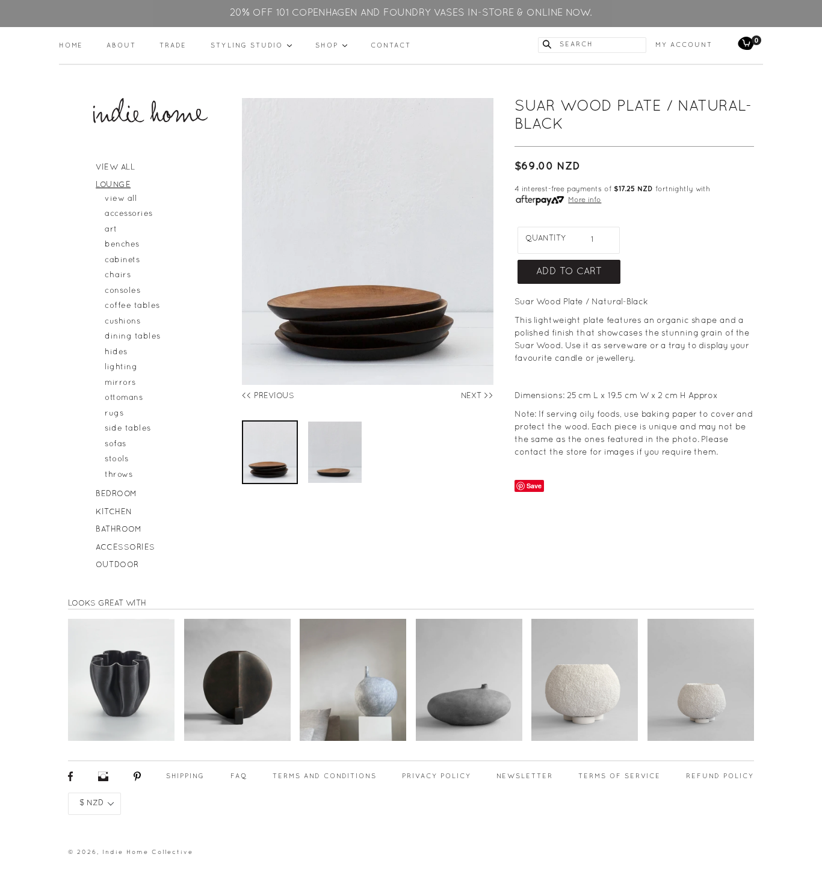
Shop (331, 45)
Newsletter (524, 776)
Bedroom (116, 494)
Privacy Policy (436, 776)
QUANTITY (545, 238)
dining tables (133, 336)
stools (116, 459)
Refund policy (720, 776)
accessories (129, 214)
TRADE (173, 46)
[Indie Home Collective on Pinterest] (137, 779)
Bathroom (118, 529)
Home (71, 46)
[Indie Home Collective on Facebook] (70, 779)
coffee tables (132, 306)
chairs (118, 275)
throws (118, 475)
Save (534, 485)
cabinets (122, 260)
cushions (122, 321)
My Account (683, 45)
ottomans (124, 398)
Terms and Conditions (325, 776)
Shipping (185, 776)
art (111, 229)
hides (116, 352)
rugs (114, 413)
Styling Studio (251, 45)
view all (121, 199)
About (121, 46)
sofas (115, 444)
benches (122, 244)
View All (115, 167)
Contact (391, 46)
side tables (128, 428)
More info (584, 200)
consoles (122, 291)
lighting (121, 367)
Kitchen (114, 512)
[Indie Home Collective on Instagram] (103, 779)
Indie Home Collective (147, 852)
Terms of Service (619, 776)
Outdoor (117, 565)
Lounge (113, 185)
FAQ (238, 776)
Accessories (125, 547)
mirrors (120, 383)
